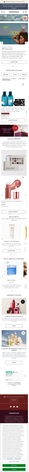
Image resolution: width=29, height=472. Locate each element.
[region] (14, 447)
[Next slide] (26, 43)
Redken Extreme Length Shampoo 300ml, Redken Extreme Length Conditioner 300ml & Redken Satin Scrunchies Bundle (12, 109)
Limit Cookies (14, 465)
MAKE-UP (24, 74)
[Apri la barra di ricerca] (4, 12)
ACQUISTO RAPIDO (13, 120)
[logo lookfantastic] (14, 12)
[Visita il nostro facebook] (10, 406)
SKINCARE (5, 74)
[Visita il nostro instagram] (14, 406)
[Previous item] (2, 103)
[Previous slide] (1, 43)
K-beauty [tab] (14, 78)
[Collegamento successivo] (25, 239)
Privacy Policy (10, 458)
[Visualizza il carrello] (26, 12)
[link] (23, 12)
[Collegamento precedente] (2, 239)
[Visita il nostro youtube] (17, 406)
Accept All (14, 469)
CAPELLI (15, 74)
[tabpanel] (14, 103)
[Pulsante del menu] (1, 12)
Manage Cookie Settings (14, 461)
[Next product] (25, 195)
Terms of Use (18, 458)
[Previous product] (2, 195)
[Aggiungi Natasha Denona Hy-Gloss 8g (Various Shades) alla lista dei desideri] (23, 177)
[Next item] (25, 103)
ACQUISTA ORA (14, 62)
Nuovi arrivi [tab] (21, 78)
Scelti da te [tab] (6, 78)
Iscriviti (14, 400)
